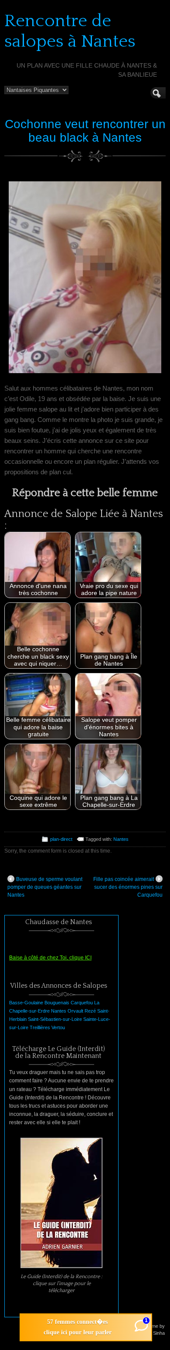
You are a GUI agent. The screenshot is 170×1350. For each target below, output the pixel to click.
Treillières (40, 1027)
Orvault (75, 1010)
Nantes (121, 839)
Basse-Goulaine (26, 1002)
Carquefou (82, 1002)
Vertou (58, 1027)
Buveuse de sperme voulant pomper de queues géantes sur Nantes (44, 887)
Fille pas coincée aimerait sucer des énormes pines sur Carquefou (128, 887)
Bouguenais (56, 1002)
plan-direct (61, 839)
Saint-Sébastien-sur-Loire (55, 1019)
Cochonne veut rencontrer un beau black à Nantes (85, 130)
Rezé (90, 1010)
